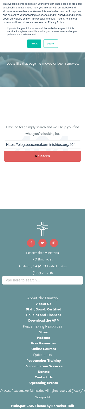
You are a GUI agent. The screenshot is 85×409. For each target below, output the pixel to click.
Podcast (43, 337)
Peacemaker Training (43, 360)
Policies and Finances (43, 314)
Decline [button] (50, 43)
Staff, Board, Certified (43, 309)
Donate (44, 371)
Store (43, 332)
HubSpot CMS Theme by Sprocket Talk (42, 405)
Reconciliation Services (44, 365)
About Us (43, 303)
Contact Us (44, 377)
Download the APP (43, 320)
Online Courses (43, 348)
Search (43, 156)
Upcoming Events (43, 382)
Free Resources (43, 343)
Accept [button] (34, 43)
